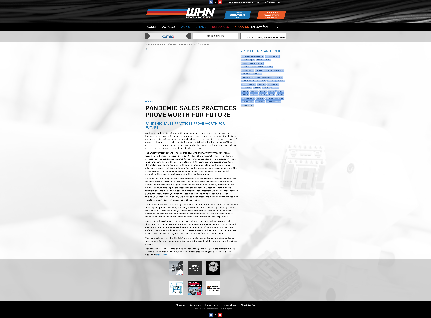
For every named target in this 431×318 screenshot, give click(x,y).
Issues (151, 27)
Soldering (248, 105)
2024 (271, 94)
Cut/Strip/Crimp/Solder (253, 56)
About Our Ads (248, 305)
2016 (271, 91)
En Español (259, 27)
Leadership (272, 56)
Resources (220, 27)
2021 (281, 81)
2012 (274, 88)
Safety (260, 101)
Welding (247, 88)
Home (148, 44)
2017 (262, 91)
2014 (245, 94)
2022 (262, 84)
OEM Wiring (248, 60)
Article (149, 101)
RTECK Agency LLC (228, 309)
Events (201, 27)
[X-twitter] (215, 2)
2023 (280, 94)
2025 (262, 94)
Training (273, 84)
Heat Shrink (248, 98)
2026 (260, 98)
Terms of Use (229, 305)
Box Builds (248, 101)
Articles (169, 27)
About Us (242, 27)
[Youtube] (220, 2)
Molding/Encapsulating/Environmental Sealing (262, 77)
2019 (245, 91)
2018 (254, 91)
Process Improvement (252, 63)
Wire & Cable (263, 60)
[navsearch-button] (276, 27)
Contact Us (195, 305)
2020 (266, 88)
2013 (257, 88)
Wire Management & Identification (257, 67)
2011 (253, 94)
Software (248, 70)
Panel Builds (273, 101)
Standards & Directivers (254, 81)
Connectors (249, 84)
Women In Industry (274, 98)
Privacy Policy (212, 305)
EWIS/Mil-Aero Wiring (252, 74)
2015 (280, 91)
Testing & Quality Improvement (270, 70)
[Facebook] (211, 2)
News (185, 27)
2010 (271, 81)
